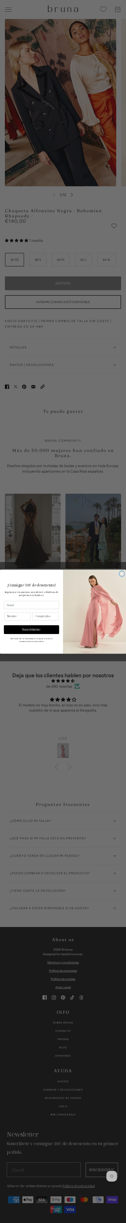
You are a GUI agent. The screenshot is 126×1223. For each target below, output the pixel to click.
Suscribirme (31, 629)
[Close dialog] (121, 573)
